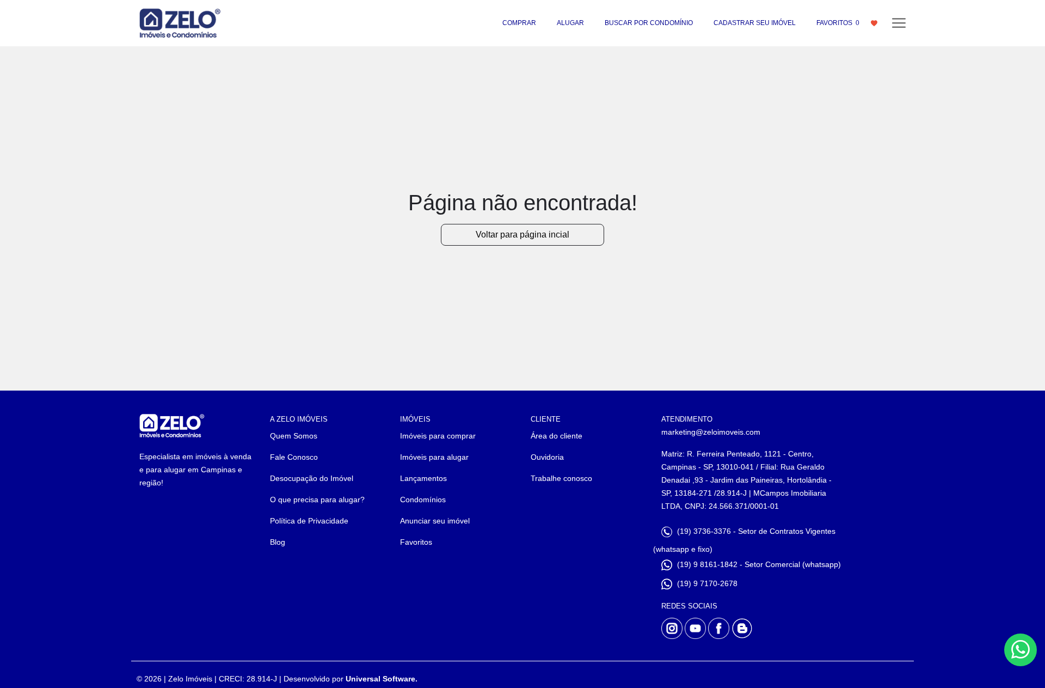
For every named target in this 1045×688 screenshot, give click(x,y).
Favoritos (416, 542)
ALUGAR (570, 23)
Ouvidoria (547, 457)
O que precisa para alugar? (317, 499)
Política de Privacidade (309, 520)
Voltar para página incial (522, 234)
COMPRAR (519, 23)
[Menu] (899, 23)
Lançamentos (423, 478)
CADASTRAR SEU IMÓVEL (755, 23)
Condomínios (423, 499)
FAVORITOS (837, 23)
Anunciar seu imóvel (435, 520)
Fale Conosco (294, 457)
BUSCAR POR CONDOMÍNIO (649, 23)
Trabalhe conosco (561, 478)
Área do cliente (556, 435)
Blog (277, 542)
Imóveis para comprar (438, 435)
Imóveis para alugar (434, 457)
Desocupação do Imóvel (311, 478)
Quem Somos (293, 435)
